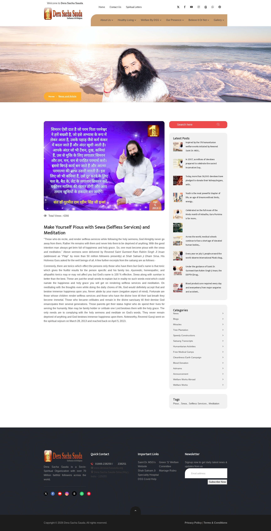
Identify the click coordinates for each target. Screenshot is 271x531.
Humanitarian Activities (184, 346)
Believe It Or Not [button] (198, 20)
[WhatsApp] (82, 494)
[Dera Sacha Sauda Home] (63, 13)
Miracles (177, 324)
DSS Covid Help (147, 479)
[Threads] (74, 493)
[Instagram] (67, 494)
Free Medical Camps (183, 352)
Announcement (180, 374)
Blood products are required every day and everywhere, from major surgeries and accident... (203, 287)
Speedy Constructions (184, 335)
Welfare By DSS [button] (150, 20)
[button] (53, 166)
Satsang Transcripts (183, 341)
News (176, 313)
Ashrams (177, 368)
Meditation (214, 403)
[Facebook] (53, 494)
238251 (122, 464)
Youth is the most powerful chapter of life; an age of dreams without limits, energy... (203, 197)
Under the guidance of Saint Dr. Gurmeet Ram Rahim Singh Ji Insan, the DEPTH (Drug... (204, 270)
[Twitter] (46, 494)
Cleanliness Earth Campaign (187, 357)
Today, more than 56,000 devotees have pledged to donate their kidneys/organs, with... (204, 180)
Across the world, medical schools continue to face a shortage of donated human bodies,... (204, 241)
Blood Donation (180, 363)
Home (102, 7)
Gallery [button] (218, 20)
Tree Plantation (180, 330)
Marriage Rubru (167, 470)
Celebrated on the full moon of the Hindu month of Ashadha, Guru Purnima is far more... (204, 214)
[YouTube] (60, 494)
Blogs (176, 319)
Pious (176, 403)
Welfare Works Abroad (184, 379)
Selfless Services (198, 403)
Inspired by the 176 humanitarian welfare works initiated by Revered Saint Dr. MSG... (202, 146)
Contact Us (115, 7)
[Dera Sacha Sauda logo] (63, 455)
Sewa (184, 403)
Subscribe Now (217, 482)
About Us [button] (105, 20)
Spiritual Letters (134, 7)
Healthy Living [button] (126, 20)
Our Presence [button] (173, 20)
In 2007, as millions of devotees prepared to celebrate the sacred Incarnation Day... (201, 163)
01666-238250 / (104, 464)
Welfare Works (180, 385)
